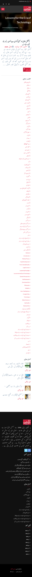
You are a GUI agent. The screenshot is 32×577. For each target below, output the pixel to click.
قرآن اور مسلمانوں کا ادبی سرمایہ (25, 188)
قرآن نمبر (28, 126)
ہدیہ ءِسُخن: (28, 326)
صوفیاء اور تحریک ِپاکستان (26, 199)
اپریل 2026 (28, 542)
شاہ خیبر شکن (28, 123)
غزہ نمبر (29, 235)
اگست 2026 (27, 530)
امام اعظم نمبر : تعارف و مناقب (25, 223)
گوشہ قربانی (28, 182)
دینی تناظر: (28, 320)
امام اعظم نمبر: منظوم (26, 232)
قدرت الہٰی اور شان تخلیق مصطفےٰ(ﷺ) (23, 468)
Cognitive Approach (25, 261)
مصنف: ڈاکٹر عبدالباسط (21, 46)
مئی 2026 (28, 539)
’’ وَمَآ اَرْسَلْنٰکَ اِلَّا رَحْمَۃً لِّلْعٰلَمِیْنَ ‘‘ (25, 462)
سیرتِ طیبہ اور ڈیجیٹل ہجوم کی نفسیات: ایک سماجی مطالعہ (21, 480)
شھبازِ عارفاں (28, 114)
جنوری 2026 (27, 551)
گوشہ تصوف (28, 170)
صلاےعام (28, 344)
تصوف (28, 111)
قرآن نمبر (28, 317)
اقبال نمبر (28, 135)
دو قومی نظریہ (28, 194)
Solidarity (27, 288)
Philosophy (27, 285)
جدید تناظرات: (27, 323)
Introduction (26, 255)
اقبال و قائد (28, 191)
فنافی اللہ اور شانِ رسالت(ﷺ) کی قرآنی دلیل (22, 465)
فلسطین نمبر (28, 176)
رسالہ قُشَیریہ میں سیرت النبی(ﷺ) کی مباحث (22, 474)
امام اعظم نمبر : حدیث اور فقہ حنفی (25, 229)
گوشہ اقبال (28, 155)
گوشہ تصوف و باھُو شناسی (26, 347)
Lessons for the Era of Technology (22, 273)
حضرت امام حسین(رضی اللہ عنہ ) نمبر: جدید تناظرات (22, 335)
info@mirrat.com (22, 1)
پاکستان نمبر (28, 141)
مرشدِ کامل (28, 85)
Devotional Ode (26, 282)
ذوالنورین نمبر (28, 211)
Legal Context (26, 267)
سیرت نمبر (28, 138)
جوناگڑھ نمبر (28, 208)
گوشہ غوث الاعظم (27, 173)
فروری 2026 (27, 548)
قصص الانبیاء (27, 120)
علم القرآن (28, 108)
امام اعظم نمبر (28, 220)
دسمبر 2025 (28, 554)
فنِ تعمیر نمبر (28, 247)
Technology (27, 297)
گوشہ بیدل (28, 105)
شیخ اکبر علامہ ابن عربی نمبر (26, 308)
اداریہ (29, 341)
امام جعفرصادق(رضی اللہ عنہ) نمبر (24, 238)
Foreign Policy (26, 294)
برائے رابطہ (12, 571)
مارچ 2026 (28, 545)
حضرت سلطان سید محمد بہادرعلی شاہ (24, 158)
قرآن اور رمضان (27, 102)
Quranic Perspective (25, 276)
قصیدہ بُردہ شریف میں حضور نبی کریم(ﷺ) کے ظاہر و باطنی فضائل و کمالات (18, 471)
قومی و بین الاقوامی (27, 82)
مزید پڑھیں (28, 69)
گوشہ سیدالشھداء (27, 167)
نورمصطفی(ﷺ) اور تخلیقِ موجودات (24, 459)
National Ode (26, 305)
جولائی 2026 (28, 533)
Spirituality (27, 302)
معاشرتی (28, 88)
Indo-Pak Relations (25, 291)
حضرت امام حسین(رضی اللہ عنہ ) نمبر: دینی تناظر (22, 332)
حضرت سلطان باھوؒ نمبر (26, 244)
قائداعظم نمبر (28, 129)
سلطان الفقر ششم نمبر (27, 132)
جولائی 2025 (8, 46)
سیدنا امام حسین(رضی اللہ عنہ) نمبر (24, 241)
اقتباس (28, 117)
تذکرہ (29, 161)
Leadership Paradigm (25, 270)
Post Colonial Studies (25, 264)
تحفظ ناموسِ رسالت (27, 152)
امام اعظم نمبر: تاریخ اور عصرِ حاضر (25, 226)
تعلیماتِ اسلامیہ (27, 214)
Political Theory (26, 258)
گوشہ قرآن (28, 217)
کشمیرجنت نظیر (27, 99)
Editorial (28, 252)
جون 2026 (28, 536)
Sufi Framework (26, 279)
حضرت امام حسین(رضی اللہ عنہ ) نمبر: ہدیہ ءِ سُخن (22, 338)
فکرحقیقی (28, 91)
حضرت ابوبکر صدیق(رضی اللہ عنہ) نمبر (24, 311)
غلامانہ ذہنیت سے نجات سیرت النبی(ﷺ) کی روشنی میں (20, 477)
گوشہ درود (28, 202)
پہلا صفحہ (21, 27)
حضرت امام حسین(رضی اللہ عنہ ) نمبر (24, 329)
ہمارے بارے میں (19, 571)
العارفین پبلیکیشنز (13, 569)
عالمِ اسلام (28, 314)
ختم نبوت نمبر (28, 205)
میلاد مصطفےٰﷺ (27, 144)
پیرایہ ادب (28, 179)
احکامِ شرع (28, 185)
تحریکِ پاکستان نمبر (27, 164)
